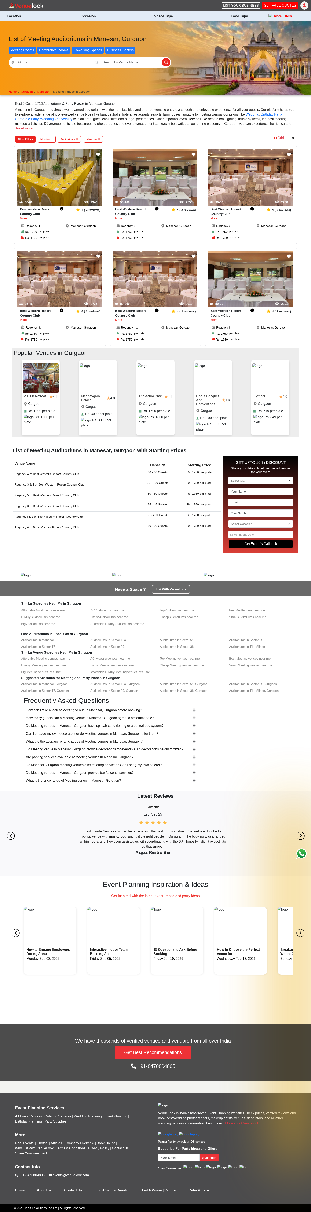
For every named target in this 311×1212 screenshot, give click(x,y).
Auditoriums (67, 139)
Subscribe (209, 1158)
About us (44, 1190)
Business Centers (120, 50)
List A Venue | (153, 1190)
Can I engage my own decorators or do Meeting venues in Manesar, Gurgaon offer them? (92, 733)
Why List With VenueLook (34, 1148)
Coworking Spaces (87, 50)
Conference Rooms (53, 50)
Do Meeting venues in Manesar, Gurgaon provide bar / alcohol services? (80, 773)
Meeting (45, 139)
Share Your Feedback (31, 1153)
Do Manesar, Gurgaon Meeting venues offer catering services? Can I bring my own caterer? (94, 765)
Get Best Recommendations (153, 1052)
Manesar (92, 139)
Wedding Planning (88, 1116)
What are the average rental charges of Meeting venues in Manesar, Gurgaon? (84, 741)
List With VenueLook (171, 589)
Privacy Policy (98, 1148)
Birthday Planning (28, 1121)
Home (20, 1190)
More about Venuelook (242, 1123)
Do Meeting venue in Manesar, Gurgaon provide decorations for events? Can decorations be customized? (104, 749)
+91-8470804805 (155, 1066)
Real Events (24, 1143)
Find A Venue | (105, 1190)
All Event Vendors (28, 1116)
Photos (42, 1143)
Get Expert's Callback (261, 544)
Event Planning (115, 1116)
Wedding (252, 114)
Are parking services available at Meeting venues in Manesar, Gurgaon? (79, 757)
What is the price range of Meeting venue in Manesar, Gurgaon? (73, 780)
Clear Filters (25, 139)
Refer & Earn (199, 1190)
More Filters (283, 16)
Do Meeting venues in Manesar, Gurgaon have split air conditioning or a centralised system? (95, 726)
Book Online (106, 1143)
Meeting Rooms (22, 50)
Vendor (124, 1190)
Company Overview (79, 1143)
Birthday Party (271, 114)
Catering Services (57, 1116)
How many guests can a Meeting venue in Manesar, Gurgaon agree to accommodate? (90, 718)
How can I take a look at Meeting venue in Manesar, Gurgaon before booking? (84, 710)
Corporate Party (27, 119)
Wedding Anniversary (56, 119)
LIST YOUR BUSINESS (241, 5)
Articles (56, 1143)
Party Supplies (55, 1121)
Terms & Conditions (70, 1148)
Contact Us (120, 1148)
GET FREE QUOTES (280, 5)
